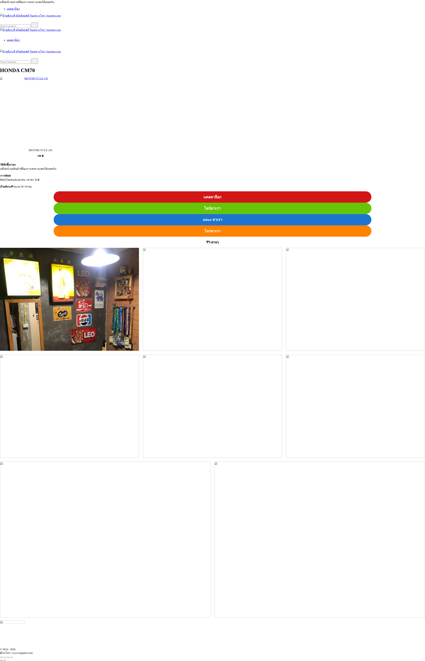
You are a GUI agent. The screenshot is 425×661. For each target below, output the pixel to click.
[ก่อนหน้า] (1, 660)
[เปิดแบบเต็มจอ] (4, 657)
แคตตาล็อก (13, 8)
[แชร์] (8, 657)
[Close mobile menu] (1, 33)
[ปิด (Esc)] (11, 657)
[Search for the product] (34, 25)
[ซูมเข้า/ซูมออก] (1, 657)
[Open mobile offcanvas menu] (8, 56)
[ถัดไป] (4, 660)
